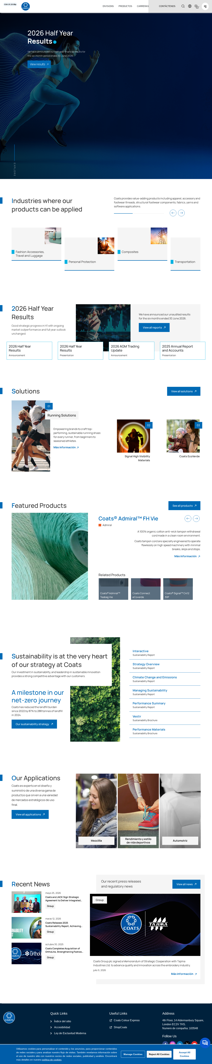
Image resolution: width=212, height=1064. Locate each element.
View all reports (152, 327)
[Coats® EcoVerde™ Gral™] (178, 582)
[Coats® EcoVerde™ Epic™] (113, 582)
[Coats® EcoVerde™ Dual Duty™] (146, 582)
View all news (185, 884)
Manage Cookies (133, 1054)
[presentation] (173, 213)
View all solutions (182, 391)
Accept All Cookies (184, 1054)
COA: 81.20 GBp (10, 4)
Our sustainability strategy (32, 724)
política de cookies (51, 1059)
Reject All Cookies (159, 1054)
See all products (183, 505)
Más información (64, 447)
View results (37, 64)
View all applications (28, 814)
